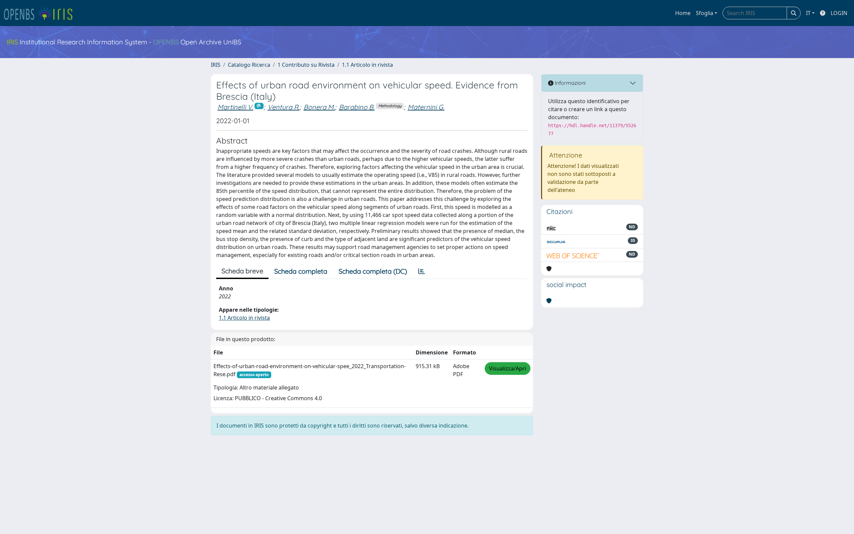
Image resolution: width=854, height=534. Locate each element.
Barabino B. (357, 107)
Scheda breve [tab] (242, 271)
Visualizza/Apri (507, 368)
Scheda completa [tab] (300, 271)
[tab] (422, 271)
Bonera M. (319, 107)
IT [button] (808, 13)
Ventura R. (284, 107)
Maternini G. (426, 107)
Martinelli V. (235, 107)
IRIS (216, 64)
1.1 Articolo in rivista (367, 64)
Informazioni (569, 82)
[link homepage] (41, 13)
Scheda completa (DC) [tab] (373, 271)
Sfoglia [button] (704, 13)
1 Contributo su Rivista (306, 64)
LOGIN (839, 13)
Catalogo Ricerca (249, 64)
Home (683, 13)
